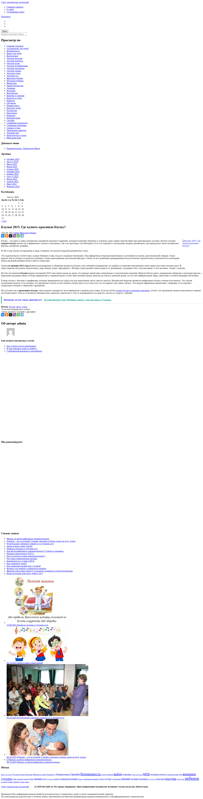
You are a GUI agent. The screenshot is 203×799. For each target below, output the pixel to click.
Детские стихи (13, 73)
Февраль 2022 (13, 186)
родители (4, 782)
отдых (108, 779)
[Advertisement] (22, 396)
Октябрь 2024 (13, 171)
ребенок (192, 778)
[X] (10, 235)
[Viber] (14, 235)
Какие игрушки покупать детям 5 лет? (25, 573)
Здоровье (11, 88)
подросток (151, 779)
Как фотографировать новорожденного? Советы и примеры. (35, 551)
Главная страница (15, 7)
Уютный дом (13, 133)
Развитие (11, 115)
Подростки (12, 110)
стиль (24, 307)
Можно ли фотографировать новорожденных (28, 539)
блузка (12, 307)
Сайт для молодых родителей (15, 2)
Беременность (13, 51)
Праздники (12, 113)
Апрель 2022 (13, 181)
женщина (189, 774)
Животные (12, 83)
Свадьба (10, 120)
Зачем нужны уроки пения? (20, 546)
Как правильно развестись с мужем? (24, 566)
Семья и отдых (14, 128)
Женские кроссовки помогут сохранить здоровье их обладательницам (40, 571)
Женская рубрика (15, 78)
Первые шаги (13, 105)
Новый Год (51, 774)
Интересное (12, 93)
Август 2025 (12, 162)
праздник (170, 778)
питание (125, 778)
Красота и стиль (14, 98)
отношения (116, 779)
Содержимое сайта (15, 12)
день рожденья (137, 774)
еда (180, 774)
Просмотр (5, 16)
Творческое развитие (16, 130)
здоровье (6, 778)
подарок (143, 778)
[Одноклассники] (6, 235)
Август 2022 (12, 176)
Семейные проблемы (17, 125)
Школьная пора (14, 138)
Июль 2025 (12, 164)
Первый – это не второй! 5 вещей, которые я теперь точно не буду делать (41, 541)
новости (80, 779)
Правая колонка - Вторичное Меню (23, 148)
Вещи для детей (14, 53)
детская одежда (158, 774)
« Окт (3, 221)
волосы (110, 774)
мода (18, 307)
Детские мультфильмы (17, 66)
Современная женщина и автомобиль (24, 351)
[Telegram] (22, 235)
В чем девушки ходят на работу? (22, 348)
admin (16, 233)
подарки (135, 779)
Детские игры (13, 63)
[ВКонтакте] (2, 235)
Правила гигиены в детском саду (22, 548)
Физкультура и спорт (16, 135)
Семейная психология (17, 123)
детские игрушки (172, 775)
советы (16, 782)
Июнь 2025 (12, 166)
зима (14, 779)
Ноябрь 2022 (13, 174)
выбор (118, 774)
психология (180, 779)
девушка (127, 774)
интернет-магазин (23, 779)
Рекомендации (13, 118)
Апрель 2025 (13, 169)
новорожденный (69, 779)
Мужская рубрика (15, 81)
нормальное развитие (91, 779)
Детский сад (12, 76)
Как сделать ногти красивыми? (21, 346)
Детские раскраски (15, 68)
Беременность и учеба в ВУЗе (21, 561)
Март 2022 (12, 184)
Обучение (11, 103)
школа (27, 782)
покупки (160, 779)
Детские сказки (14, 71)
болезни (104, 774)
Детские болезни (15, 58)
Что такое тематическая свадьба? (22, 558)
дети (146, 774)
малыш (38, 778)
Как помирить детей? (17, 563)
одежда (102, 779)
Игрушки (11, 90)
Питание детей (14, 108)
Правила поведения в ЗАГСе (20, 553)
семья (10, 782)
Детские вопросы (15, 61)
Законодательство (15, 86)
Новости (11, 100)
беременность (90, 774)
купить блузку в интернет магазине (133, 290)
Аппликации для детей (17, 48)
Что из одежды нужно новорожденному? (26, 556)
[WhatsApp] (18, 235)
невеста (57, 779)
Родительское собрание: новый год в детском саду (30, 544)
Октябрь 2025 (13, 159)
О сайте (10, 9)
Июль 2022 (12, 179)
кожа (32, 779)
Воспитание (12, 56)
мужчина (50, 779)
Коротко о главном (15, 95)
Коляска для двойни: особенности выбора (26, 568)
